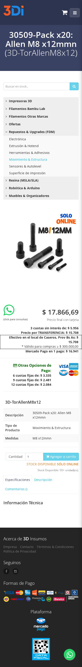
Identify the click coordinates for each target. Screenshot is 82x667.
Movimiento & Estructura (28, 159)
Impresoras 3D (20, 101)
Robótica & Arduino (24, 188)
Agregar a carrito (62, 456)
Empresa (10, 547)
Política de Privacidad (19, 551)
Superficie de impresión (27, 173)
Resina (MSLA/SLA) (23, 180)
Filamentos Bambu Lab (26, 109)
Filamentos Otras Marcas (28, 116)
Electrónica (17, 139)
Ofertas (14, 124)
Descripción (43, 480)
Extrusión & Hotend (24, 146)
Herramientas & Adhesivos (29, 152)
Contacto (26, 547)
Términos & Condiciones (55, 547)
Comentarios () (16, 489)
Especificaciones (17, 480)
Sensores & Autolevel (25, 166)
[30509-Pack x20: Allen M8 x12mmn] (41, 248)
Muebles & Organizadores (28, 196)
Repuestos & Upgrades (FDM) (31, 132)
